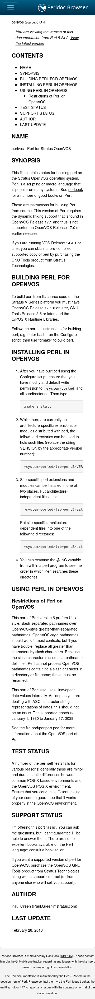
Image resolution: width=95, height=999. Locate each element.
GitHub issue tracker (28, 961)
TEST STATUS (33, 107)
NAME (25, 67)
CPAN (40, 22)
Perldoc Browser (67, 7)
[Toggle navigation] (10, 7)
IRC (22, 987)
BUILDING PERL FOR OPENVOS (49, 78)
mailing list (7, 987)
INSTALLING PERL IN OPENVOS (49, 84)
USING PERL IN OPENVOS (44, 90)
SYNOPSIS (30, 73)
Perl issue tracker (77, 981)
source (30, 22)
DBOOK (66, 956)
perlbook (75, 189)
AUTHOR (28, 119)
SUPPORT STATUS (37, 113)
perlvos (18, 22)
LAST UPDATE (33, 124)
